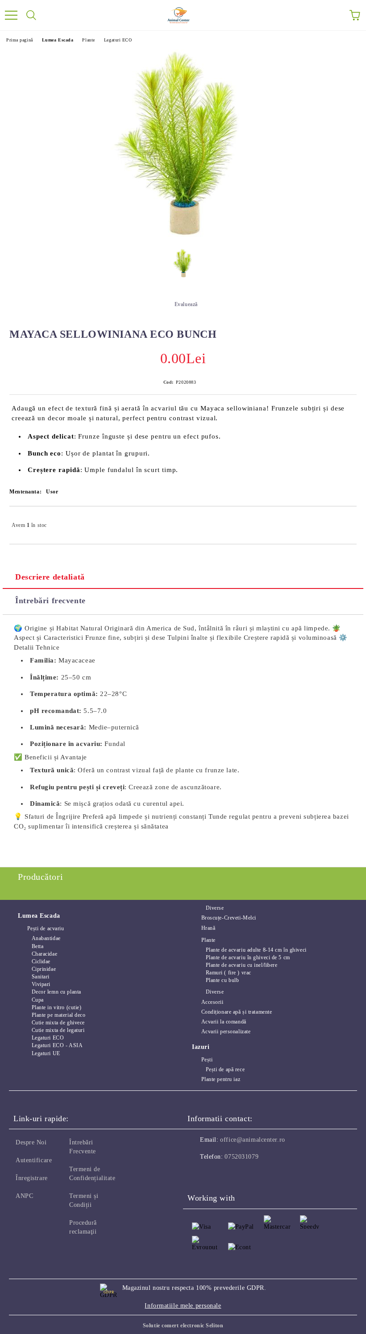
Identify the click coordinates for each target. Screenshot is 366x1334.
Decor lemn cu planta (56, 992)
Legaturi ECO (118, 39)
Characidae (44, 954)
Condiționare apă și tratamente (236, 1012)
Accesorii (212, 1002)
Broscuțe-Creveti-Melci (228, 918)
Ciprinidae (44, 969)
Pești (206, 1059)
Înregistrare (32, 1178)
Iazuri (200, 1047)
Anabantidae (46, 938)
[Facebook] (199, 1175)
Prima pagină (19, 39)
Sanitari (41, 977)
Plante (88, 39)
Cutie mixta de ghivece (58, 1022)
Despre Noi (31, 1142)
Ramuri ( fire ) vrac (228, 972)
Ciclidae (41, 961)
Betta (37, 946)
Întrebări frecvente (50, 600)
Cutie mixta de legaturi (58, 1030)
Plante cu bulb (222, 980)
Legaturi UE (46, 1053)
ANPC (24, 1196)
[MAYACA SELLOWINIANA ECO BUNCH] (183, 266)
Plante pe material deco (58, 1015)
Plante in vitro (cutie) (56, 1007)
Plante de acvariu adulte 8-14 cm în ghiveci (256, 950)
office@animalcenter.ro (252, 1139)
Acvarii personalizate (225, 1031)
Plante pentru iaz (220, 1079)
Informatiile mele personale (183, 1305)
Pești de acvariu (45, 928)
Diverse (215, 908)
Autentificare (34, 1160)
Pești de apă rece (225, 1069)
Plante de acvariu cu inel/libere (241, 965)
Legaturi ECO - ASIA (57, 1045)
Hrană (208, 928)
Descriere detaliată (50, 576)
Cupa (38, 1000)
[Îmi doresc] (343, 521)
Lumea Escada (58, 39)
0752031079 (241, 1156)
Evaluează (186, 304)
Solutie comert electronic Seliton (183, 1325)
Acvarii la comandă (223, 1022)
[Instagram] (219, 1175)
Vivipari (41, 984)
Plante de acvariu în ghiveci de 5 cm (248, 957)
